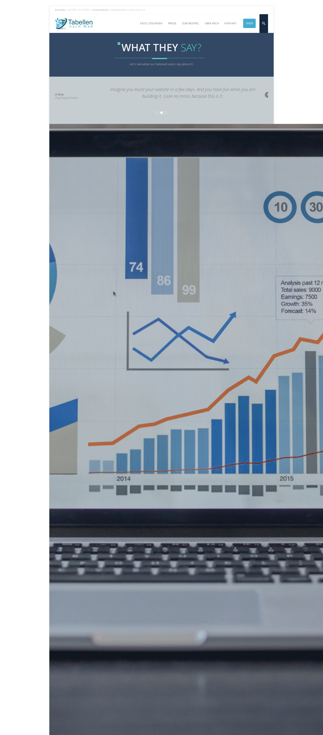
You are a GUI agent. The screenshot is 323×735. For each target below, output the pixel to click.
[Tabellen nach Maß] (74, 23)
